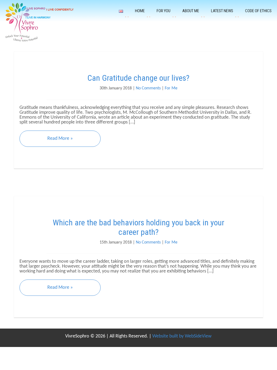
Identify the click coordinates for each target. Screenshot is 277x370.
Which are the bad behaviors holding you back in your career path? (138, 227)
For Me (171, 88)
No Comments (148, 88)
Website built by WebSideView (182, 336)
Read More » (60, 138)
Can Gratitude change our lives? (138, 78)
